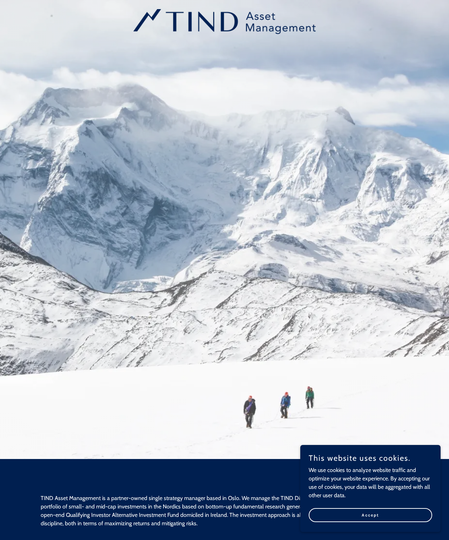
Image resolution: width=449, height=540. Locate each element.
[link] (224, 21)
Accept (370, 514)
